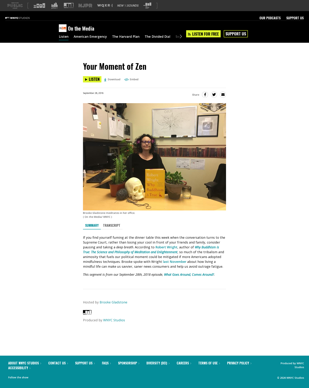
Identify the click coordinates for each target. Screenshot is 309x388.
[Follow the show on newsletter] (47, 376)
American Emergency (90, 36)
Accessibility (18, 367)
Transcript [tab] (111, 225)
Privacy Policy (238, 363)
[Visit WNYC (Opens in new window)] (39, 5)
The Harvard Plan (125, 36)
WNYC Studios (114, 320)
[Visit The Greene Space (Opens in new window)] (147, 6)
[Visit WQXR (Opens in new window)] (104, 5)
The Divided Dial (157, 36)
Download (114, 79)
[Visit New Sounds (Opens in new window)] (128, 5)
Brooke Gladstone (113, 302)
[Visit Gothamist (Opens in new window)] (54, 5)
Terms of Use (208, 363)
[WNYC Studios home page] (22, 17)
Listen (63, 36)
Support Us (295, 18)
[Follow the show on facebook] (33, 376)
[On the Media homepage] (63, 28)
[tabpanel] (154, 256)
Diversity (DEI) (156, 363)
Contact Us (57, 363)
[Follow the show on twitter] (40, 376)
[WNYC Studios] (87, 313)
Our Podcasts (270, 18)
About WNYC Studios (23, 363)
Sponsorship (127, 363)
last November (174, 261)
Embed (134, 79)
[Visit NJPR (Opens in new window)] (85, 6)
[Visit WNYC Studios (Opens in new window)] (69, 5)
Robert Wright (166, 247)
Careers (183, 363)
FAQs (105, 363)
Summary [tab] (92, 225)
